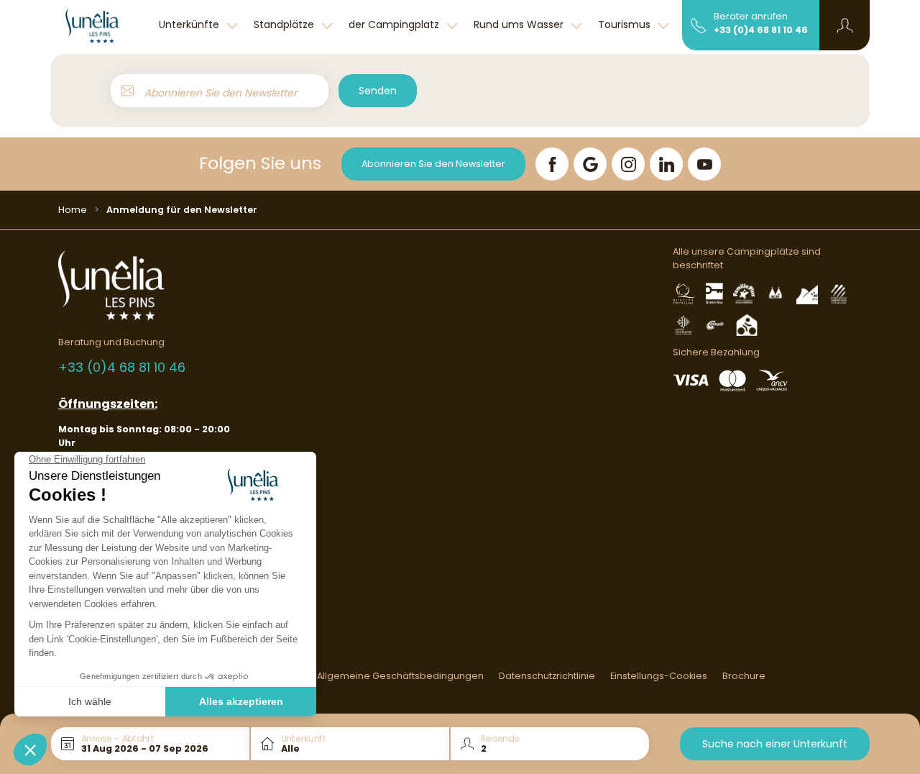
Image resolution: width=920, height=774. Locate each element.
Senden (378, 90)
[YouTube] (704, 164)
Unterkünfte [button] (190, 24)
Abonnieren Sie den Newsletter (433, 164)
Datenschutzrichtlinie (547, 676)
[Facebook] (552, 164)
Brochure (743, 676)
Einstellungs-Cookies (658, 676)
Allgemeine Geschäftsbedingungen (400, 676)
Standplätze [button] (285, 24)
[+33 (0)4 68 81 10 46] (698, 24)
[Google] (590, 164)
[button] (844, 25)
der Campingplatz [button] (395, 24)
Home (72, 210)
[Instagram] (628, 164)
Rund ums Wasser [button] (520, 24)
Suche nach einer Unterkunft (774, 744)
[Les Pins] (100, 25)
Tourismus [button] (625, 24)
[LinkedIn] (666, 164)
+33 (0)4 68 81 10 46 (761, 30)
